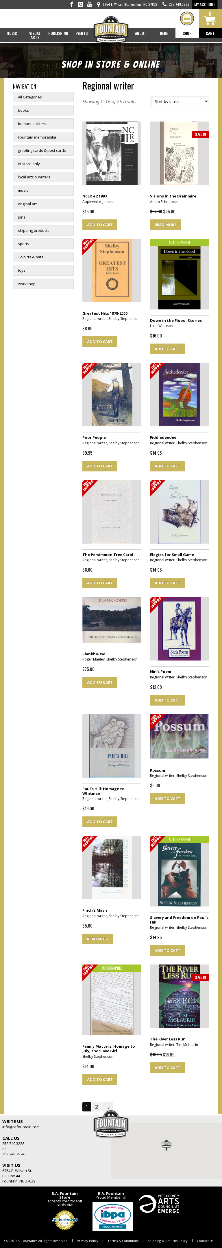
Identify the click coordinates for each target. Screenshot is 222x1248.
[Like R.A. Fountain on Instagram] (80, 4)
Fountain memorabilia (37, 137)
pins (21, 217)
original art (27, 203)
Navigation (24, 86)
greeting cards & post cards (42, 150)
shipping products (33, 230)
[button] (166, 1145)
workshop (27, 283)
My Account (204, 4)
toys (21, 270)
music (23, 190)
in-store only (29, 163)
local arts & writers (34, 177)
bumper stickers (32, 123)
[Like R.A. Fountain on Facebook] (71, 4)
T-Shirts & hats (30, 257)
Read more (165, 224)
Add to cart (100, 224)
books (23, 110)
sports (23, 243)
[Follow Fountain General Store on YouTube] (89, 4)
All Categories (30, 97)
